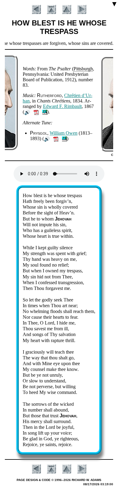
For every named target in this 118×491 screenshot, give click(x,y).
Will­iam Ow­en (63, 133)
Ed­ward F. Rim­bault (62, 106)
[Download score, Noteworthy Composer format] (44, 111)
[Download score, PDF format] (36, 111)
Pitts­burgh (83, 68)
